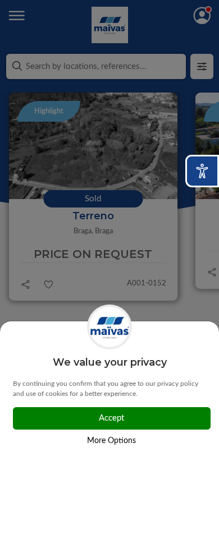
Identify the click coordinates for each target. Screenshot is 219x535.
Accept (111, 418)
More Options (111, 441)
